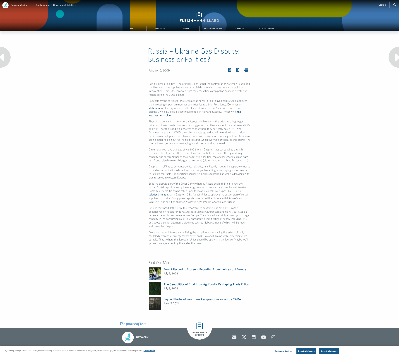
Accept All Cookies (329, 351)
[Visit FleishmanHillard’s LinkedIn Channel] (253, 337)
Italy (245, 156)
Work (186, 28)
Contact (382, 4)
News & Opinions (213, 28)
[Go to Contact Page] (234, 337)
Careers (239, 28)
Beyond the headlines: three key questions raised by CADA (202, 299)
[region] (199, 351)
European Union (19, 5)
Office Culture (266, 28)
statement (155, 108)
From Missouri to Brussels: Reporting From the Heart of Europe (205, 269)
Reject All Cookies (306, 351)
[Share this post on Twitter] (229, 70)
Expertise (160, 28)
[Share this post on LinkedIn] (237, 70)
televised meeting (159, 194)
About (133, 28)
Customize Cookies (283, 351)
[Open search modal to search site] (394, 4)
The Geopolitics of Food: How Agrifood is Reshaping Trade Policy (206, 284)
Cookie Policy (149, 350)
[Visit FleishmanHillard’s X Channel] (244, 337)
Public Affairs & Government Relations (56, 5)
